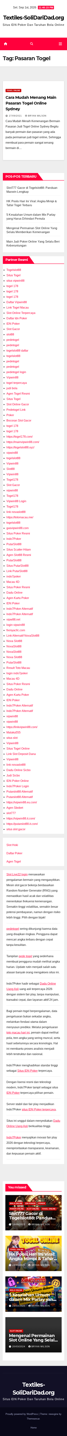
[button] (31, 43)
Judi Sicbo (13, 775)
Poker (10, 415)
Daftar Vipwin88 (16, 302)
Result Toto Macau (18, 667)
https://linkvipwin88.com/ (21, 727)
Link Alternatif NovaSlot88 (22, 635)
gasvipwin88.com (17, 528)
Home (34, 1427)
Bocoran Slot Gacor (18, 420)
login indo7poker (17, 673)
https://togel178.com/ (19, 436)
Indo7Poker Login (17, 786)
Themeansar (33, 1418)
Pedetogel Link (16, 409)
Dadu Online (14, 592)
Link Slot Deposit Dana (21, 753)
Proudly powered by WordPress (22, 1414)
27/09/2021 (16, 116)
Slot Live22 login (17, 874)
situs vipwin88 (15, 280)
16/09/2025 (19, 1224)
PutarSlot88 (13, 544)
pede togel (25, 956)
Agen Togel (13, 861)
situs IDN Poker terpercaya (39, 1109)
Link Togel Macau (17, 307)
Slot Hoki (12, 845)
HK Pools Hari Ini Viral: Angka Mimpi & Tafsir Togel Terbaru (32, 1259)
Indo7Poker (13, 538)
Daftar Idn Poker (16, 318)
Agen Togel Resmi (18, 393)
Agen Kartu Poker (17, 597)
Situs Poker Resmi (18, 533)
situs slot (12, 737)
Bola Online (16, 1203)
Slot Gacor (13, 329)
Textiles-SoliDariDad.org (33, 17)
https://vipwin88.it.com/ (20, 818)
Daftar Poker (14, 853)
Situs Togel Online (18, 748)
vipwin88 (12, 452)
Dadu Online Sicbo (18, 770)
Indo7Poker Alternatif (19, 608)
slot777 (11, 813)
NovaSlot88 (13, 646)
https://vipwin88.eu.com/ (21, 802)
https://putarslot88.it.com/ (22, 823)
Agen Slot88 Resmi (18, 554)
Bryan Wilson (37, 116)
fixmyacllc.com (15, 630)
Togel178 (12, 479)
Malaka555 (13, 732)
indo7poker (13, 576)
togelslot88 (13, 355)
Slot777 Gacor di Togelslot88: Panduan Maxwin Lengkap (32, 1218)
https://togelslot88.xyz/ (20, 447)
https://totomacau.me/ (19, 517)
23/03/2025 (19, 1306)
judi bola (11, 388)
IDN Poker (13, 323)
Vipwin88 (12, 377)
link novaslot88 (16, 511)
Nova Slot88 (14, 641)
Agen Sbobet (14, 807)
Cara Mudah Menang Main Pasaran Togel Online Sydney (31, 103)
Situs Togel (13, 275)
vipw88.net (13, 619)
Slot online (33, 1209)
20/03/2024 (19, 1346)
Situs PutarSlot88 (17, 565)
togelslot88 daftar (17, 350)
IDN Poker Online (17, 780)
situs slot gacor (15, 829)
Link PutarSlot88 (17, 571)
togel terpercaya (16, 382)
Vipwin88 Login (16, 501)
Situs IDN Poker (27, 1070)
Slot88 (10, 468)
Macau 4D (12, 581)
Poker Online (17, 1209)
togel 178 (12, 286)
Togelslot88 (13, 269)
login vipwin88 (15, 624)
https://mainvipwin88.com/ (22, 442)
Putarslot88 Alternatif (19, 791)
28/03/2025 (19, 1265)
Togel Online (13, 90)
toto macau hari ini (18, 1032)
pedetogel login (16, 372)
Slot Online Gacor (17, 404)
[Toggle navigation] (60, 44)
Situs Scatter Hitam (18, 549)
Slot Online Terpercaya (20, 312)
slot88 (10, 334)
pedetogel (12, 339)
